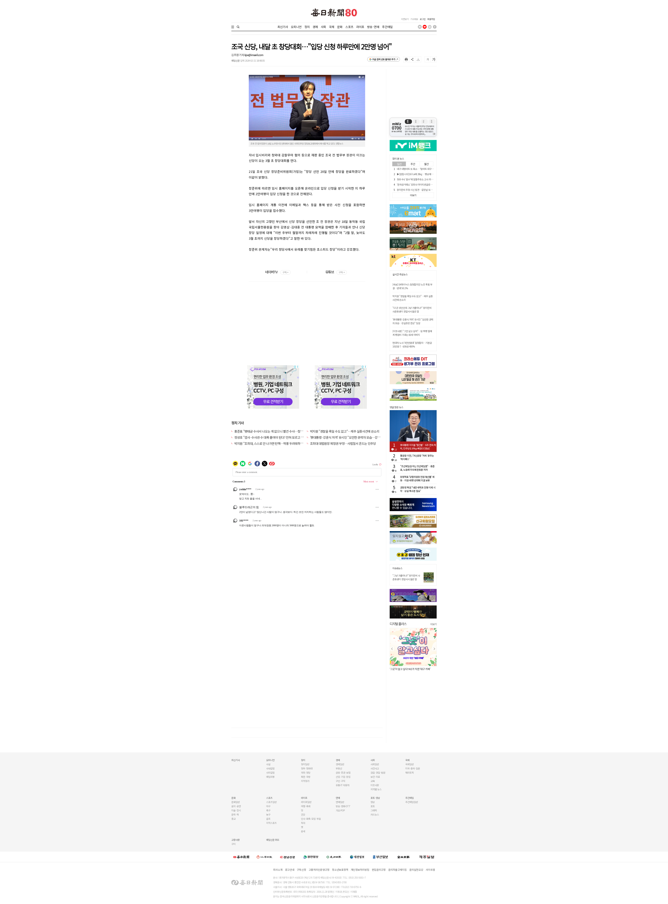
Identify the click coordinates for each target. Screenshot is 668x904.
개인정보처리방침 (360, 869)
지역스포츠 (271, 823)
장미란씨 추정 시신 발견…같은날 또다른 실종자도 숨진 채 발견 (426, 189)
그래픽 (374, 810)
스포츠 (349, 27)
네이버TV (276, 271)
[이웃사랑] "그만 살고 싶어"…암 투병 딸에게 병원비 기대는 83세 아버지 (412, 332)
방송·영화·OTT (343, 806)
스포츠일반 (271, 802)
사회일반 (375, 764)
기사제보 (414, 19)
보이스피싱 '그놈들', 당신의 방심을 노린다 (410, 669)
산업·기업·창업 (343, 777)
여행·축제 (305, 806)
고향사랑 (235, 840)
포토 (373, 806)
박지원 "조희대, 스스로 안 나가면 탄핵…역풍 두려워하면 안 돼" (272, 443)
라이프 (360, 27)
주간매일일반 (411, 802)
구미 (233, 844)
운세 (303, 831)
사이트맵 (430, 869)
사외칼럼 (270, 772)
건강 (303, 814)
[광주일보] (334, 856)
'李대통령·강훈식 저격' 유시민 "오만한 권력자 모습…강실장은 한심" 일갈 (354, 437)
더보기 (433, 624)
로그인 (423, 19)
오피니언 (296, 27)
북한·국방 (305, 777)
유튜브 (335, 271)
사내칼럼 (270, 768)
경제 (315, 27)
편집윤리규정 (379, 869)
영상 (373, 802)
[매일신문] (241, 857)
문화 (339, 27)
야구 (268, 806)
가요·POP (340, 810)
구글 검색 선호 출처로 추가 (383, 59)
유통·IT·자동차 (342, 785)
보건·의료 (375, 777)
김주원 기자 (237, 55)
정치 (307, 27)
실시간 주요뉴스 (400, 274)
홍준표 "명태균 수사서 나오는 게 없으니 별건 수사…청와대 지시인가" (276, 431)
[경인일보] (311, 857)
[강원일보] (264, 857)
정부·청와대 (306, 768)
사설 (268, 764)
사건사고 (375, 768)
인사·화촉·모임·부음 (311, 818)
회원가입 (431, 19)
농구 (268, 814)
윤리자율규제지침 (397, 869)
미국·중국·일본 (412, 768)
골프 (268, 818)
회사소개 (277, 869)
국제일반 (409, 764)
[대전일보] (357, 857)
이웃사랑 (375, 785)
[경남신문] (287, 857)
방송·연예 (373, 27)
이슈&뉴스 (397, 568)
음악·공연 (236, 806)
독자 (303, 823)
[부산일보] (380, 857)
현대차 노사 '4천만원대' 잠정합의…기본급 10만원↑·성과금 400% (412, 344)
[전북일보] (403, 857)
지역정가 (305, 781)
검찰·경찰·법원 (378, 772)
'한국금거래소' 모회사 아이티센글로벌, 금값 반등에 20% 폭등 (425, 184)
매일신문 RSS (272, 840)
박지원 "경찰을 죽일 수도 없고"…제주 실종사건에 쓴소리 (344, 431)
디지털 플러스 (398, 623)
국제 (331, 27)
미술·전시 (236, 810)
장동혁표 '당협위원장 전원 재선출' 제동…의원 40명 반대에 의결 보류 (417, 478)
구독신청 (301, 869)
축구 (268, 810)
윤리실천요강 (416, 869)
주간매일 (387, 27)
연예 (338, 798)
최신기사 (282, 27)
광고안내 (289, 869)
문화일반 (235, 802)
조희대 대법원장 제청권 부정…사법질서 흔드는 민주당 (343, 443)
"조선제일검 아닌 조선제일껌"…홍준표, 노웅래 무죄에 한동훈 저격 (417, 467)
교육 (373, 781)
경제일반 (340, 764)
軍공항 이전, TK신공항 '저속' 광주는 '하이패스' (417, 457)
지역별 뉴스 (376, 789)
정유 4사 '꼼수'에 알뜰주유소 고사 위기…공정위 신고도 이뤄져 (426, 179)
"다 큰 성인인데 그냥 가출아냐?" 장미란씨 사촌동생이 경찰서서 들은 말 (411, 309)
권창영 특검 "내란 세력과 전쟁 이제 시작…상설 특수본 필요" (417, 489)
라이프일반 (306, 802)
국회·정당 (305, 772)
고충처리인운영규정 (319, 869)
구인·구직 (340, 781)
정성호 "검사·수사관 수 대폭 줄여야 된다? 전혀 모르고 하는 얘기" (274, 437)
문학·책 (235, 814)
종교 (233, 818)
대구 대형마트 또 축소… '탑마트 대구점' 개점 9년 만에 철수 (424, 169)
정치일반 (305, 764)
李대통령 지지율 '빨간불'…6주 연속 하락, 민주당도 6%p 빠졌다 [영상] (418, 446)
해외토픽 (409, 772)
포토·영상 (375, 798)
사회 (323, 27)
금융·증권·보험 (343, 772)
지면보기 (405, 19)
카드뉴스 (375, 814)
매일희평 (270, 777)
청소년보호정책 (340, 869)
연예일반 (340, 802)
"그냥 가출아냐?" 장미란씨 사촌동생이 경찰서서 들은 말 (406, 577)
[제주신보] (426, 857)
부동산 (339, 768)
